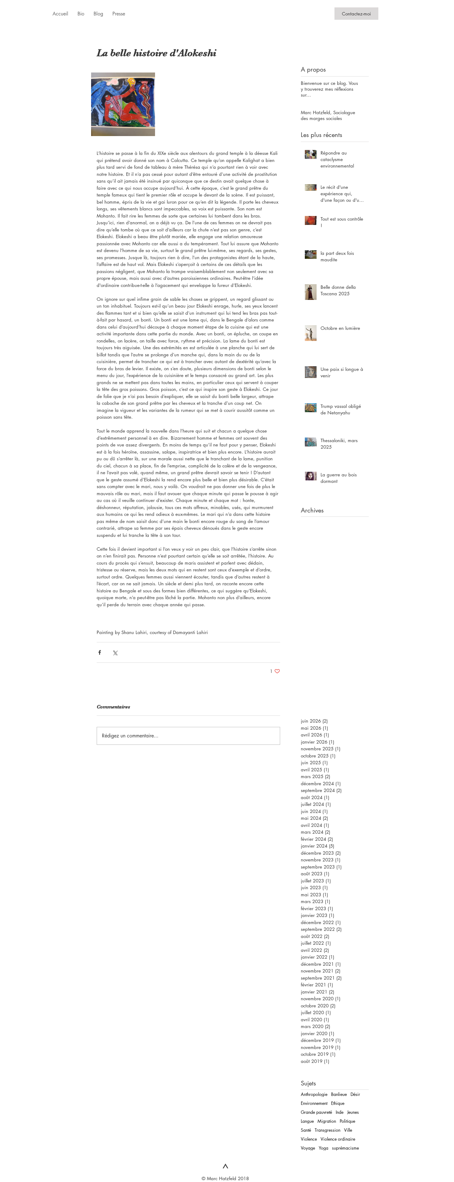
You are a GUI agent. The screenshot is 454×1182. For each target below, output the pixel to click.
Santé (306, 1130)
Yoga (323, 1148)
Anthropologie (314, 1094)
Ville (348, 1130)
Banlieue (339, 1094)
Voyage (308, 1148)
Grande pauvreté (316, 1112)
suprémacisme (345, 1148)
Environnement (314, 1103)
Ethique (337, 1103)
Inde (339, 1112)
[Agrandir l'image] (123, 104)
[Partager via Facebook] (100, 652)
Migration (326, 1121)
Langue (307, 1121)
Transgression (327, 1130)
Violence (309, 1139)
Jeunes (353, 1112)
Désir (355, 1094)
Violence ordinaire (338, 1139)
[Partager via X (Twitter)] (115, 652)
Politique (347, 1121)
